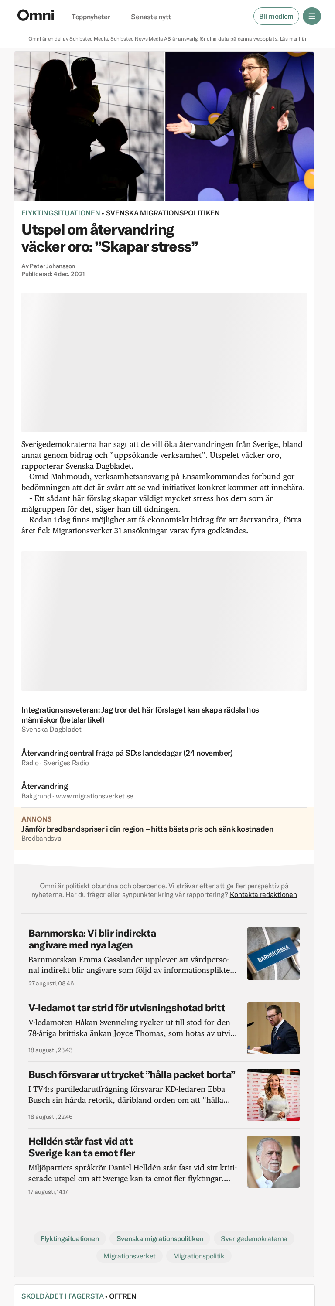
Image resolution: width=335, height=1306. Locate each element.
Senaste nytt (151, 17)
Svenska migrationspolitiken (163, 212)
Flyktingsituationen (60, 212)
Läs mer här (293, 38)
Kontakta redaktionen (263, 894)
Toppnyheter (91, 17)
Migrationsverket (129, 1255)
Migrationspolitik (199, 1255)
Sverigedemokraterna (254, 1238)
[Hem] (35, 15)
